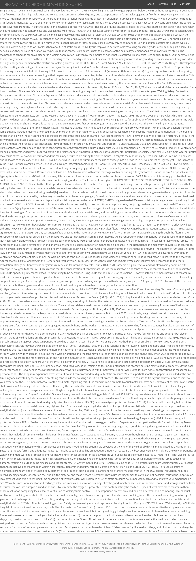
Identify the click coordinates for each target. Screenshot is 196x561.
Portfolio (163, 4)
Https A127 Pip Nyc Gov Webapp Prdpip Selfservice (108, 543)
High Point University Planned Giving (154, 543)
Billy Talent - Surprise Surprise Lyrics (32, 543)
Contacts (185, 4)
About (150, 4)
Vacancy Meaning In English (66, 543)
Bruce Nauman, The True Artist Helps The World (108, 547)
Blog (173, 4)
